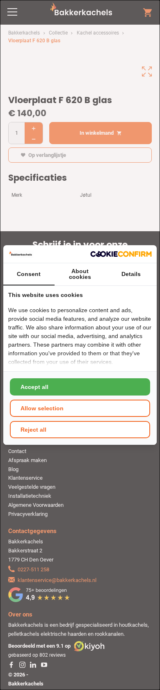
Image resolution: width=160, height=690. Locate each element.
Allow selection (42, 408)
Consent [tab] (29, 274)
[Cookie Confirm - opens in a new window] (121, 254)
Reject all (33, 429)
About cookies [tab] (80, 274)
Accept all (34, 387)
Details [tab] (131, 274)
